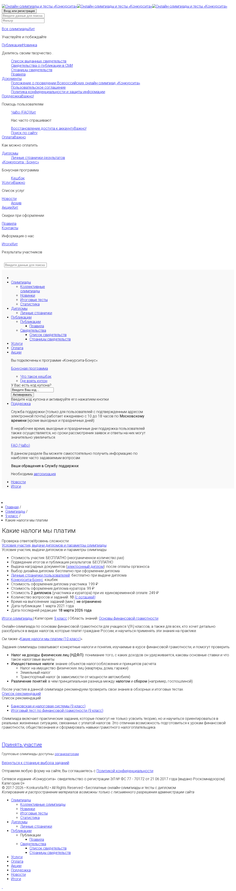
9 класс (60, 618)
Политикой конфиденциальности (125, 771)
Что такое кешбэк (35, 376)
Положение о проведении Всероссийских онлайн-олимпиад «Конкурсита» (75, 83)
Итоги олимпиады (17, 618)
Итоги (10, 244)
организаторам (67, 754)
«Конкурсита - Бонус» (20, 162)
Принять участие (22, 744)
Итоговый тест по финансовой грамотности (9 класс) (57, 710)
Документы (12, 78)
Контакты (10, 228)
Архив (16, 203)
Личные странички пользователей (40, 575)
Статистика (30, 304)
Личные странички (36, 313)
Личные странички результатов (38, 157)
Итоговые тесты (34, 300)
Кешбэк (18, 178)
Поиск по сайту (24, 133)
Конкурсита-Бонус (27, 579)
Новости (9, 198)
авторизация (45, 474)
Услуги (13, 182)
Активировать (22, 394)
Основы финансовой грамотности (128, 618)
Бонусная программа (29, 368)
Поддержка (18, 96)
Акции (10, 207)
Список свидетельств (48, 335)
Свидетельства (33, 330)
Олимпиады (21, 282)
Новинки (27, 295)
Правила (18, 74)
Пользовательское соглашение (38, 87)
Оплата (14, 137)
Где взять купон (33, 381)
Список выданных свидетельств (38, 61)
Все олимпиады (18, 29)
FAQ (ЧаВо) (20, 445)
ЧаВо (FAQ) (23, 112)
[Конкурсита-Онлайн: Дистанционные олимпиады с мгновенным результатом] (114, 6)
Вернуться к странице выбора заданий (35, 763)
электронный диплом (85, 566)
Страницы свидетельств (31, 70)
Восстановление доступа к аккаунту (48, 128)
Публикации (19, 45)
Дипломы (10, 153)
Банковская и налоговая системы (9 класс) (48, 706)
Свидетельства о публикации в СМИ (42, 65)
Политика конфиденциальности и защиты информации (58, 92)
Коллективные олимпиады (32, 288)
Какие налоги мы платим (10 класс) (50, 639)
